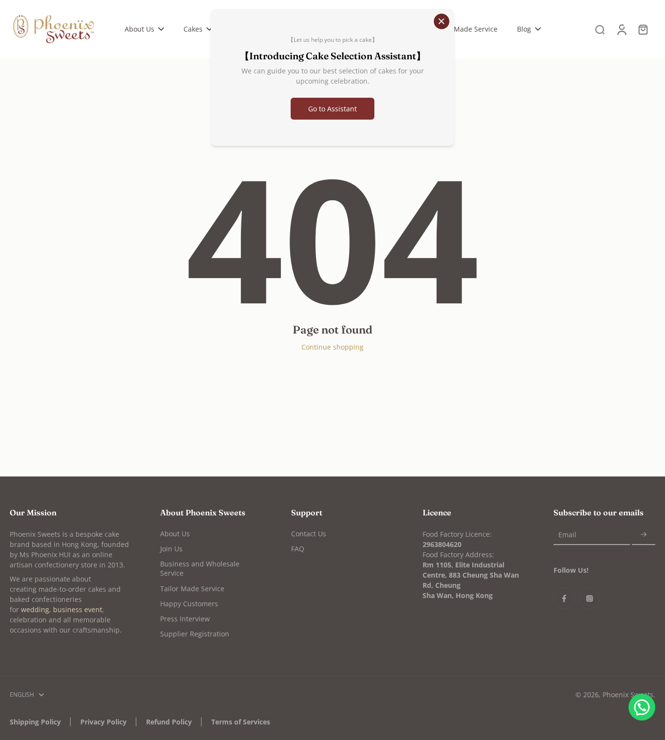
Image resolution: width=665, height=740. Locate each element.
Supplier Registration (194, 633)
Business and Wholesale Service (200, 568)
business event (77, 609)
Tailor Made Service (192, 588)
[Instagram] (589, 598)
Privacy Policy (103, 721)
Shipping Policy (35, 721)
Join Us (171, 548)
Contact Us (308, 533)
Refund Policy (169, 721)
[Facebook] (564, 598)
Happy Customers (189, 603)
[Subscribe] (643, 535)
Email (567, 535)
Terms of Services (240, 721)
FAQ (297, 548)
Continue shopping (332, 347)
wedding (35, 609)
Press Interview (185, 618)
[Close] (441, 21)
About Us (175, 533)
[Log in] (621, 29)
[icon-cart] (642, 29)
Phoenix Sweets (628, 694)
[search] (599, 29)
